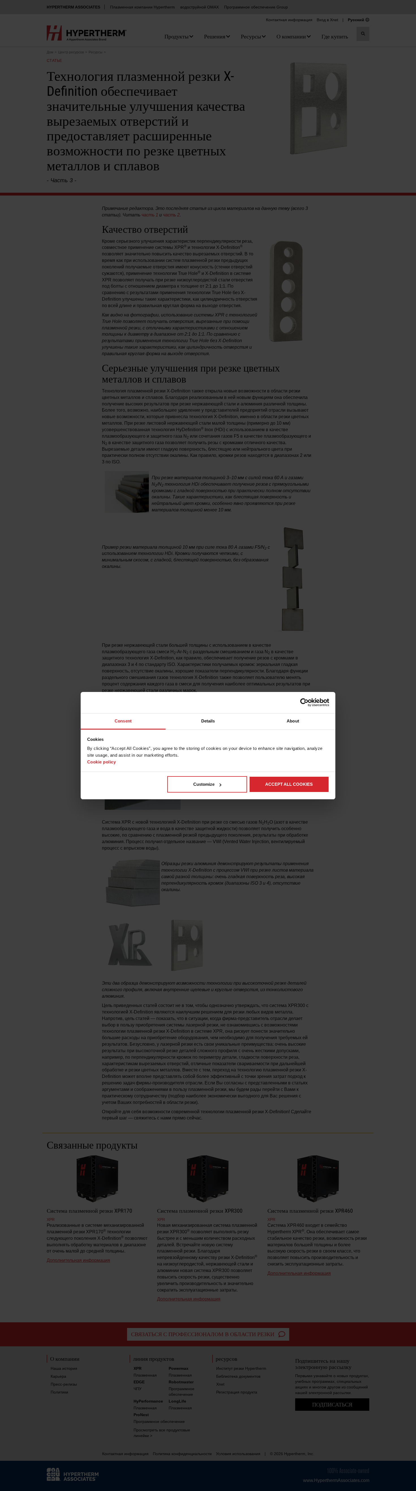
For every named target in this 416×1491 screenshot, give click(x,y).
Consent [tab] (123, 721)
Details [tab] (208, 721)
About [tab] (293, 721)
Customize (204, 784)
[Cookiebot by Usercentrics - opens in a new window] (304, 702)
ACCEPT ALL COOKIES (289, 784)
